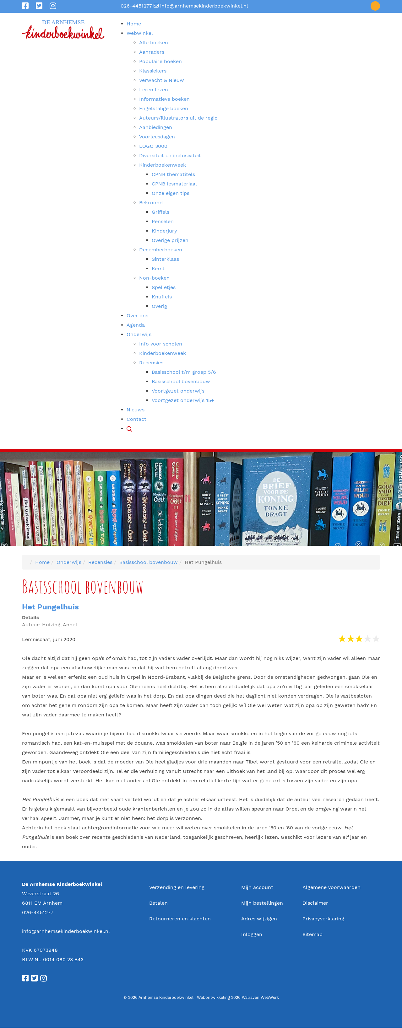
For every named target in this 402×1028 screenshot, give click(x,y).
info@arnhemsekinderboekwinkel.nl (204, 6)
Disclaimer (315, 903)
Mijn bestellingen (262, 903)
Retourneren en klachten (180, 919)
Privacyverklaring (323, 919)
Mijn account (257, 887)
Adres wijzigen (259, 919)
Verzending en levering (176, 887)
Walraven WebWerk (260, 997)
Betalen (158, 903)
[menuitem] (134, 24)
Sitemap (312, 934)
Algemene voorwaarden (331, 887)
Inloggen (251, 934)
